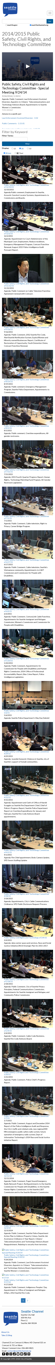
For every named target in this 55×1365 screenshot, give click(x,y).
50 (30, 148)
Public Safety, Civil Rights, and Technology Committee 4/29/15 (26, 752)
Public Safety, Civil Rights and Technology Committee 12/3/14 (26, 1227)
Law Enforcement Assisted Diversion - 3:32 (20, 118)
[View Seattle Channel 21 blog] (25, 1353)
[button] (27, 66)
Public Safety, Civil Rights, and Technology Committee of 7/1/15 (26, 517)
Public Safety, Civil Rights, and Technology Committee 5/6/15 (26, 712)
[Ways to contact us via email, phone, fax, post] (28, 1353)
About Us (5, 1332)
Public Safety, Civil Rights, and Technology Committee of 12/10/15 (26, 186)
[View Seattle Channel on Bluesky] (18, 1353)
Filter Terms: (7, 136)
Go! (49, 21)
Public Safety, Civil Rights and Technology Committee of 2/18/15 (26, 980)
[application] (27, 66)
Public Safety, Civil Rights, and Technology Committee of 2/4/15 (26, 1029)
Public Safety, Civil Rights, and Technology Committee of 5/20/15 (26, 659)
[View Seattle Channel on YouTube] (22, 1353)
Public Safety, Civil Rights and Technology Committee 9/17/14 (26, 1281)
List (9, 153)
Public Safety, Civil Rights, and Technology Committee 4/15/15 (26, 796)
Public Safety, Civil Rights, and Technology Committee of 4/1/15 (26, 851)
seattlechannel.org (39, 25)
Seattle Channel (32, 1311)
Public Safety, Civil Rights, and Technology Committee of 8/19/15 (26, 380)
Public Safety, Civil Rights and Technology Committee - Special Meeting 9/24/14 (27, 1256)
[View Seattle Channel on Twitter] (7, 1353)
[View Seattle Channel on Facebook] (4, 1353)
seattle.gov (12, 25)
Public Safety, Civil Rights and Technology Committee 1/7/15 (26, 1117)
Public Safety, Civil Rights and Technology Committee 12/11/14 (26, 1175)
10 (15, 148)
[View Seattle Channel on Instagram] (11, 1353)
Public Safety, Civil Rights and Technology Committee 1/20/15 (26, 1073)
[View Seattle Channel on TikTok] (14, 1353)
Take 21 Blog (6, 1335)
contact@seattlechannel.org (19, 1351)
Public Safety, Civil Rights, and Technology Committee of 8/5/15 (26, 427)
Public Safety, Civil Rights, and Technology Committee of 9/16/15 (26, 328)
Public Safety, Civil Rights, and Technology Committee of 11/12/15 (26, 284)
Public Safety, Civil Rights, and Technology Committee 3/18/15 (26, 895)
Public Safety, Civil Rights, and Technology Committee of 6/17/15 (26, 561)
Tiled (20, 153)
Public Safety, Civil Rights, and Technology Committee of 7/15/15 (26, 471)
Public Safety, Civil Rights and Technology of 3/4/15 (25, 937)
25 (22, 148)
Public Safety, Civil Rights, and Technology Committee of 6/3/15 (26, 610)
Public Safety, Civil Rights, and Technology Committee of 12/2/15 (26, 232)
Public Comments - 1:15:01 (13, 123)
